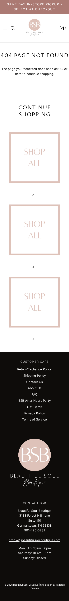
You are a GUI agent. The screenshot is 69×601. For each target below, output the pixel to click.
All (34, 194)
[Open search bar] (14, 28)
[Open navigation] (5, 28)
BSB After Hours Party (34, 400)
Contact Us (34, 382)
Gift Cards (34, 407)
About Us (34, 388)
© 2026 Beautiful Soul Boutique (21, 584)
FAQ (34, 394)
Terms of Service (34, 419)
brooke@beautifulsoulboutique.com (34, 540)
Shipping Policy (34, 375)
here (18, 74)
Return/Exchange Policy (34, 369)
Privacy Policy (34, 413)
